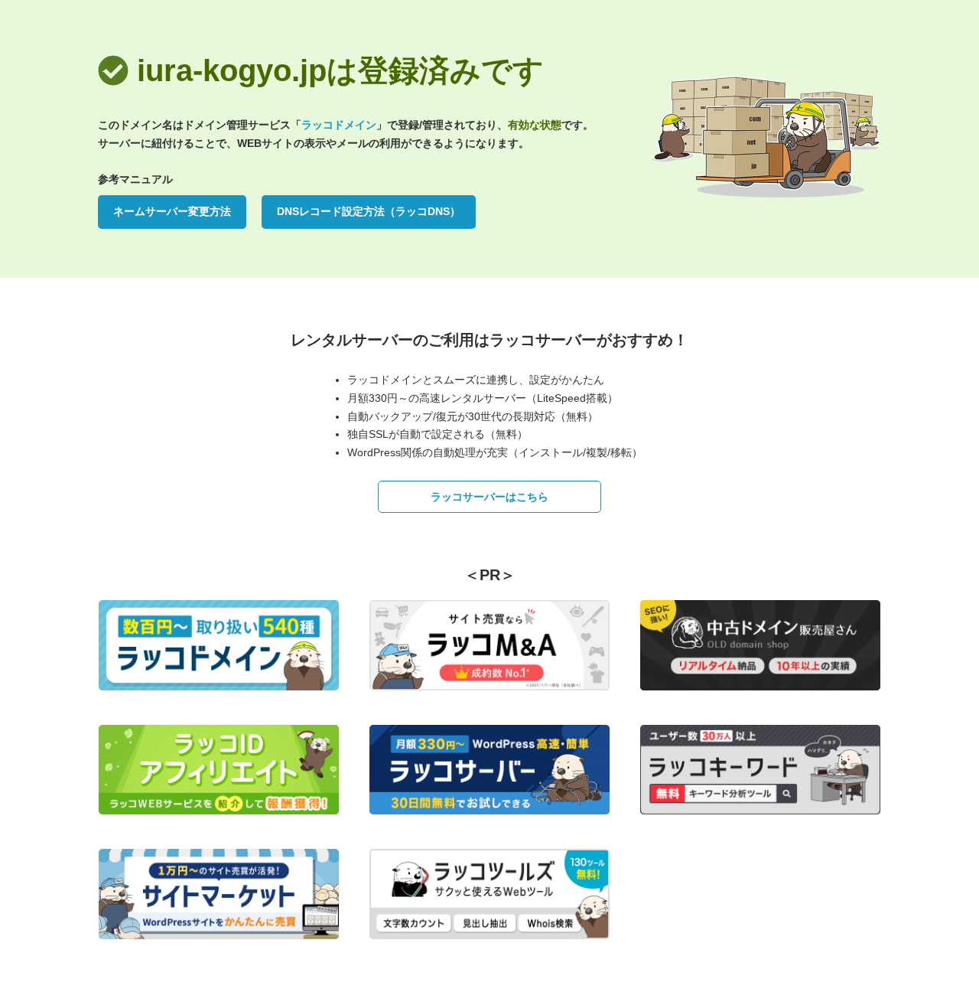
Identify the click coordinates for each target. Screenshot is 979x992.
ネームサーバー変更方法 (172, 211)
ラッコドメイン (338, 125)
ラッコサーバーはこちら (489, 497)
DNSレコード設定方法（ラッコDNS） (368, 211)
